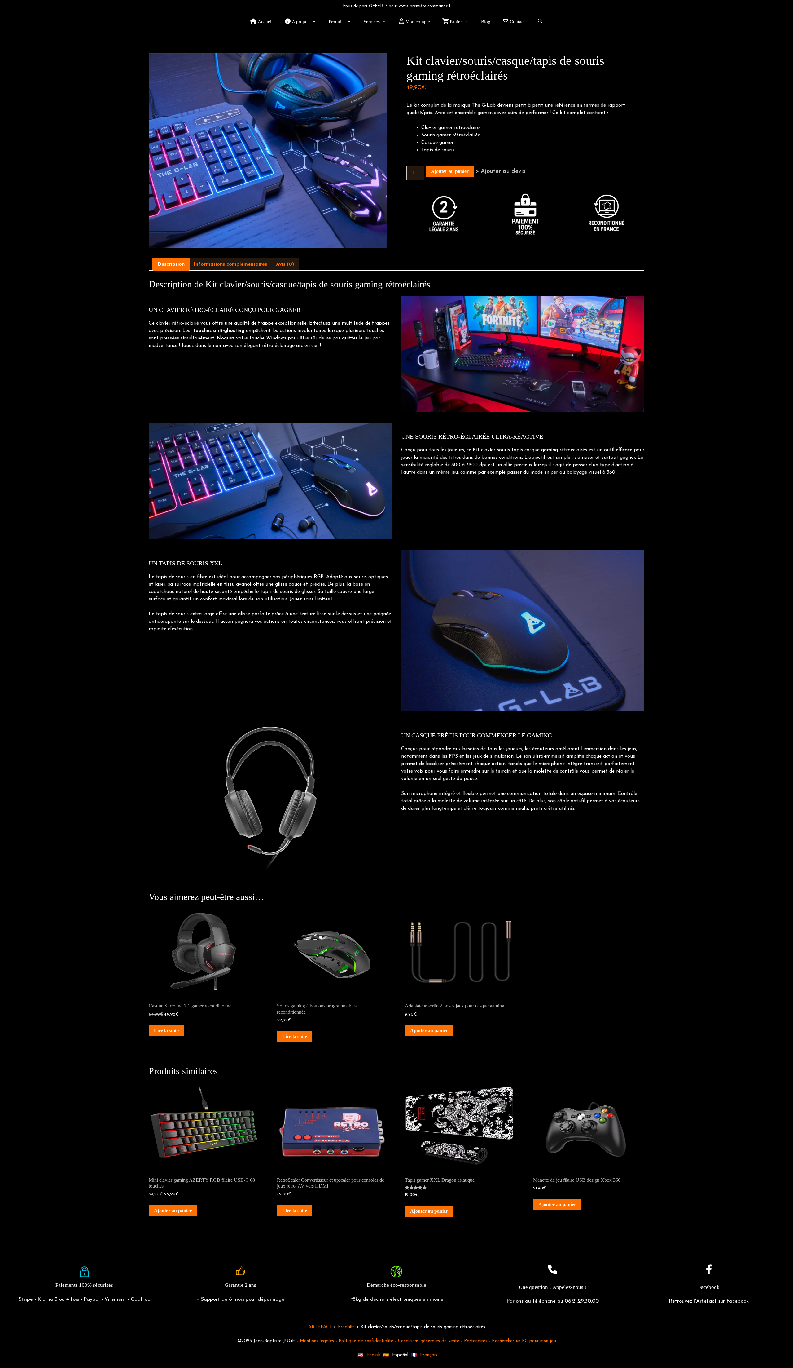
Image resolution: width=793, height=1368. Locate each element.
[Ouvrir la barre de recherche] (540, 21)
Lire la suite (166, 1030)
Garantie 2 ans (240, 1285)
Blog (485, 21)
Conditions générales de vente (428, 1341)
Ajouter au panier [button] (429, 1030)
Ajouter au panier (450, 171)
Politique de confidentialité (366, 1341)
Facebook (709, 1287)
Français (428, 1355)
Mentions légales (317, 1341)
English (373, 1355)
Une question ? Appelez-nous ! (552, 1287)
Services (372, 21)
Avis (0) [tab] (285, 264)
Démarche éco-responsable (396, 1285)
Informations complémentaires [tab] (230, 264)
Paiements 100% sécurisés (84, 1285)
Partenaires (475, 1341)
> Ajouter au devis (500, 172)
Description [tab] (171, 264)
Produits (336, 21)
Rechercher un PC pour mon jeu (524, 1341)
